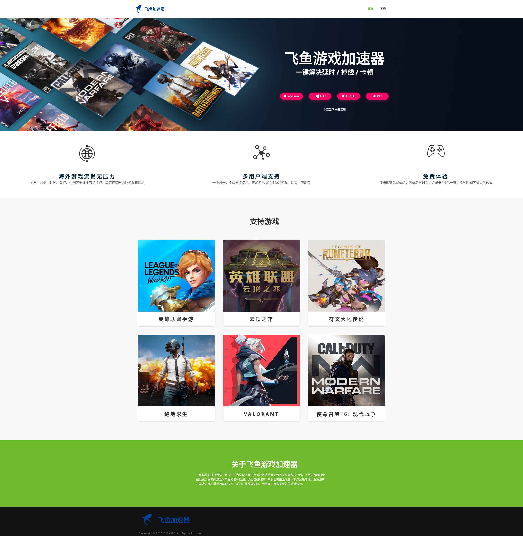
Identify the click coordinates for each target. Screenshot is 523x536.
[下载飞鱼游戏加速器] (291, 97)
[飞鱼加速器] (149, 9)
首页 (370, 9)
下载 (383, 9)
